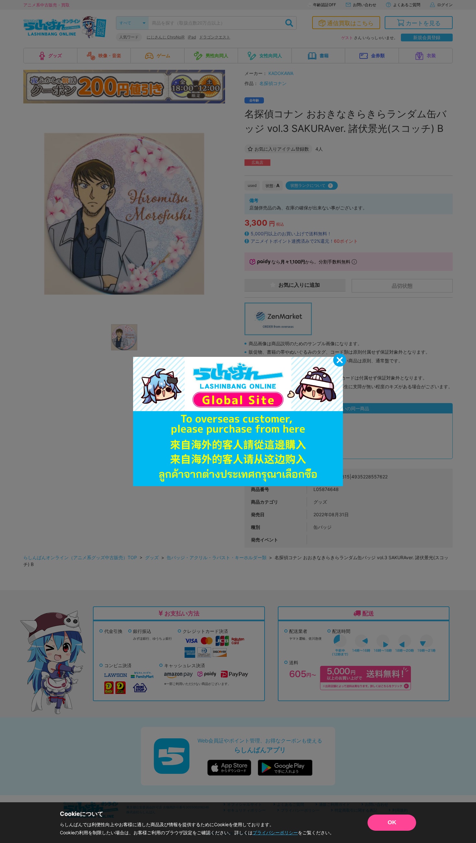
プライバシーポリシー (275, 832)
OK (392, 822)
